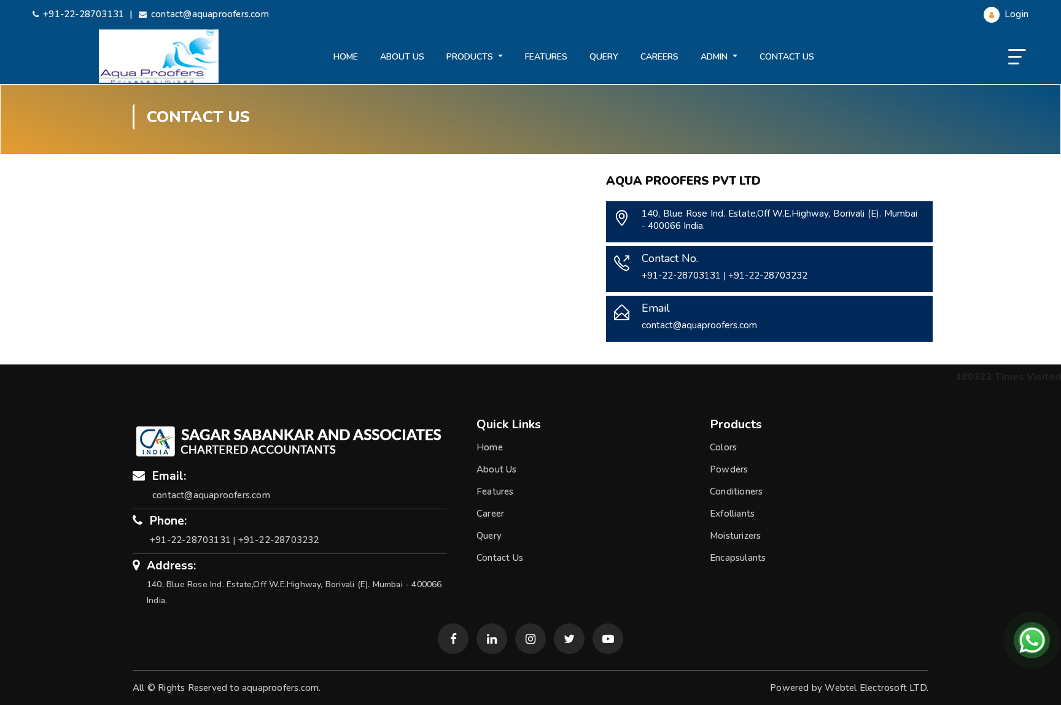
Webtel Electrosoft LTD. (876, 688)
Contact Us (787, 57)
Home (345, 57)
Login (1015, 14)
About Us (402, 57)
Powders (729, 469)
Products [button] (471, 57)
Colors (723, 447)
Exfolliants (732, 513)
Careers (659, 57)
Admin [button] (715, 57)
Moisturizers (735, 536)
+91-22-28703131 (83, 14)
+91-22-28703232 (767, 275)
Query (603, 57)
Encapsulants (738, 558)
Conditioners (736, 491)
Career (490, 513)
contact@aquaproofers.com (210, 14)
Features (546, 57)
